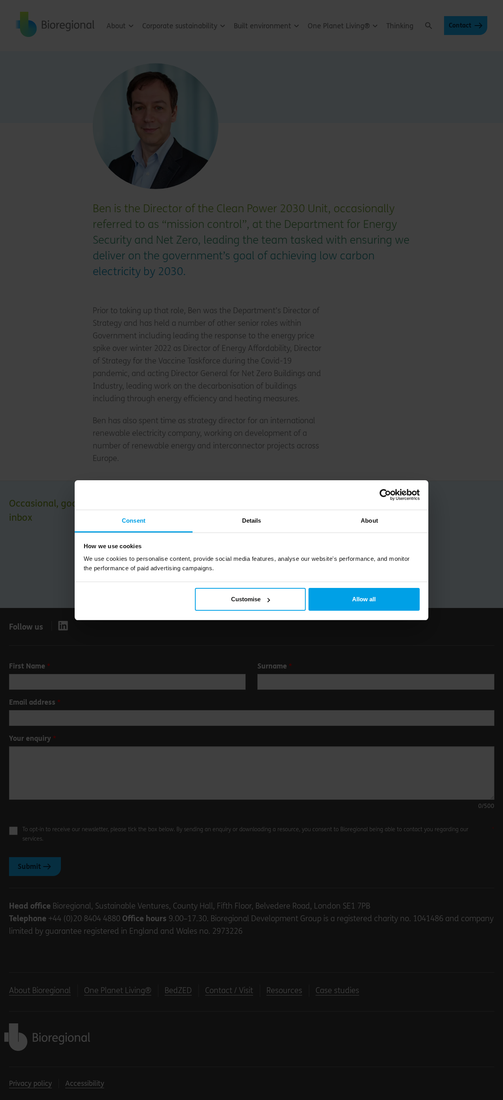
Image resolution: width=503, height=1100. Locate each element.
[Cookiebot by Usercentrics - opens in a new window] (385, 495)
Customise (246, 599)
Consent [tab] (133, 520)
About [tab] (369, 520)
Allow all (364, 599)
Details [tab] (251, 520)
